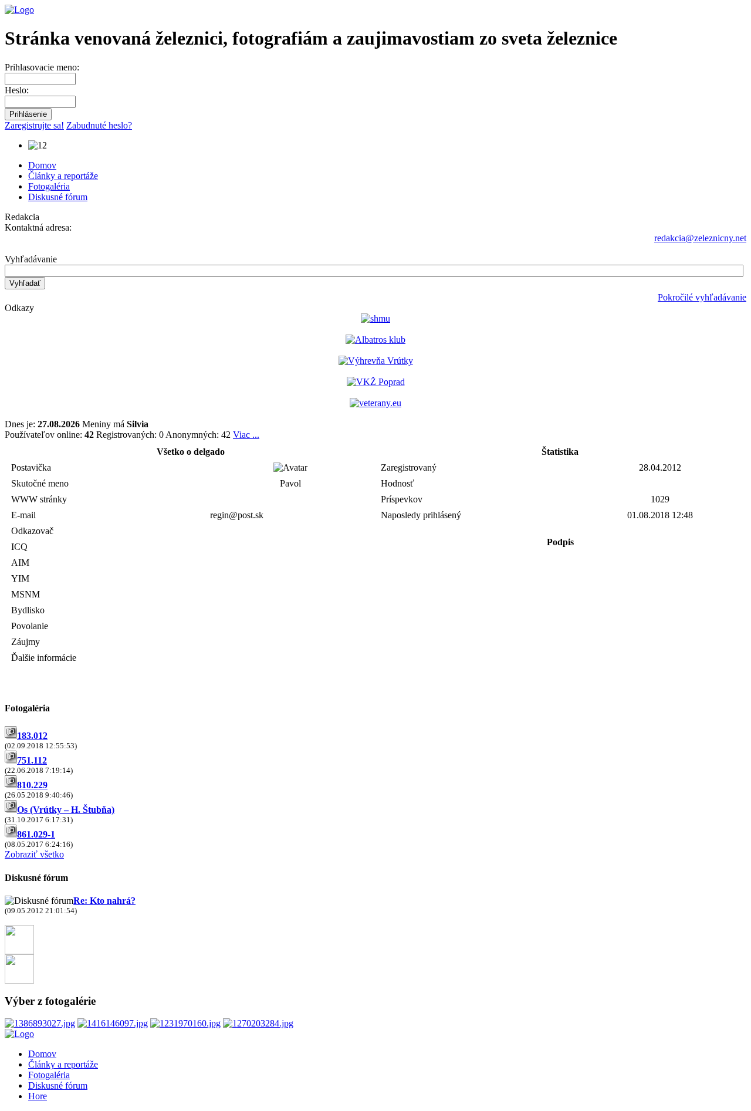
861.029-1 (36, 834)
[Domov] (19, 10)
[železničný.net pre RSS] (19, 980)
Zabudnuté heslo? (99, 125)
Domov (42, 165)
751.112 (32, 760)
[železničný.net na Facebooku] (19, 951)
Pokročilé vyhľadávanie (702, 297)
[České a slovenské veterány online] (375, 403)
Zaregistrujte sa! (34, 125)
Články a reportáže (63, 176)
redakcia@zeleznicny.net (700, 238)
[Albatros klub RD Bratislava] (375, 340)
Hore (37, 1096)
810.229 (32, 785)
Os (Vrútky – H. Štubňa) (65, 810)
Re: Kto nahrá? (104, 901)
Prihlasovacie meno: (42, 67)
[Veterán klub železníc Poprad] (376, 382)
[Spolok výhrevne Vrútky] (376, 361)
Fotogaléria (49, 186)
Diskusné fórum (57, 197)
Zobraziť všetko (34, 854)
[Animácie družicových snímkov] (375, 318)
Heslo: (17, 90)
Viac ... (246, 435)
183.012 (32, 736)
